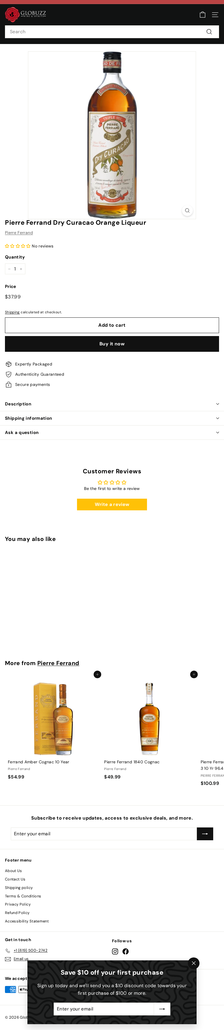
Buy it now (112, 344)
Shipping (12, 312)
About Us (13, 870)
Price (10, 286)
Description (18, 404)
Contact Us (15, 879)
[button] (18, 246)
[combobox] (112, 31)
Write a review (112, 504)
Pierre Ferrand (19, 232)
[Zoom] (187, 210)
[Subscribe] (162, 1009)
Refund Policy (17, 912)
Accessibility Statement (27, 921)
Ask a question (21, 432)
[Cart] (202, 14)
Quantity (15, 257)
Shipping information (28, 418)
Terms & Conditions (23, 896)
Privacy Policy (18, 904)
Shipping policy (19, 887)
